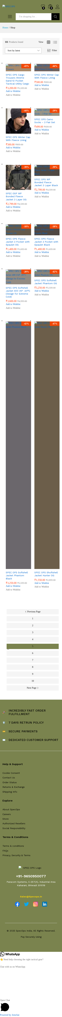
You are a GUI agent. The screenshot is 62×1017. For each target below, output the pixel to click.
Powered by (9, 1015)
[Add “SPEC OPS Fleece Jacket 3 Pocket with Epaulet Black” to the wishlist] (54, 233)
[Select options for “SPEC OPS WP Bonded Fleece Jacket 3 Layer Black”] (39, 174)
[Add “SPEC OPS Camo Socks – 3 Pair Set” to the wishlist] (54, 114)
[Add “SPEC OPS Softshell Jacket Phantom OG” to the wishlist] (54, 275)
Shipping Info (9, 791)
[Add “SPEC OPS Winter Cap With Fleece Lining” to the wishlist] (54, 69)
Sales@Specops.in (31, 896)
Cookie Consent (11, 773)
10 (33, 681)
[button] (13, 91)
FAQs (5, 850)
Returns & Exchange (13, 787)
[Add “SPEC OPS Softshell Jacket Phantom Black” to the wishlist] (25, 567)
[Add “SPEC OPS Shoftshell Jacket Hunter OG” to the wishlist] (54, 567)
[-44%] (18, 121)
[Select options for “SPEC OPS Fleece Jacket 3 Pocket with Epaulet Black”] (39, 233)
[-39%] (18, 177)
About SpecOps (11, 809)
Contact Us (8, 777)
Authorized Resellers (13, 823)
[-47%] (47, 445)
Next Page (32, 688)
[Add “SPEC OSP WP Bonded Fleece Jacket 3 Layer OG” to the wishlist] (25, 188)
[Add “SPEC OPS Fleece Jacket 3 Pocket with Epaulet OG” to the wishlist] (25, 233)
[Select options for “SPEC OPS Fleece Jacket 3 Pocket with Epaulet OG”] (10, 233)
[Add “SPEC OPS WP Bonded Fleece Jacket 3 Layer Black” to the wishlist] (54, 174)
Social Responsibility (13, 828)
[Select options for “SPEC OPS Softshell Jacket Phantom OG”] (39, 275)
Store (5, 818)
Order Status (9, 782)
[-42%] (18, 445)
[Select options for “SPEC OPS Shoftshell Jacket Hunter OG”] (39, 567)
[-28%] (18, 276)
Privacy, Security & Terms (16, 855)
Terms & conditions (13, 846)
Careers (6, 814)
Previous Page (34, 611)
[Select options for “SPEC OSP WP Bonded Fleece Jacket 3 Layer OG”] (10, 188)
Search (55, 16)
